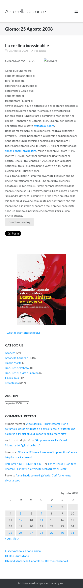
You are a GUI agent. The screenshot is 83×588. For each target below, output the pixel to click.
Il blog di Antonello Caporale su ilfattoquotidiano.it (36, 561)
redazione (40, 50)
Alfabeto (10, 352)
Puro (62, 583)
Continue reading (19, 222)
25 (10, 532)
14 (41, 520)
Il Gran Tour (12, 378)
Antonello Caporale (16, 357)
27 (31, 532)
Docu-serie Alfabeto (17, 368)
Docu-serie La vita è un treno (22, 373)
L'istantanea (12, 383)
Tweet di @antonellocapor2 (22, 332)
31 (72, 532)
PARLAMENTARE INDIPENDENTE (24, 463)
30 (62, 532)
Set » (16, 538)
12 (20, 520)
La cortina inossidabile (27, 45)
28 (41, 532)
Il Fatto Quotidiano (17, 556)
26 (20, 532)
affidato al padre (44, 125)
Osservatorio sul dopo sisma (23, 551)
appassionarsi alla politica (20, 150)
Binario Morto (13, 362)
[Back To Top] (73, 578)
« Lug (8, 538)
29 (51, 532)
